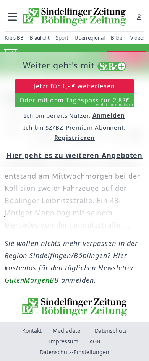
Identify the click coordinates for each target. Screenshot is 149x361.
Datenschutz (111, 330)
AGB (94, 341)
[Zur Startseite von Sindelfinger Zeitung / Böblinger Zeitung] (74, 17)
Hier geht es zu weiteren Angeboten (74, 155)
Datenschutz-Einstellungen (74, 352)
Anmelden (108, 115)
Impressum (63, 341)
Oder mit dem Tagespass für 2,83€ (76, 101)
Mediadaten (68, 330)
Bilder (117, 37)
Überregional (89, 37)
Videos (138, 37)
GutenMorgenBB (32, 280)
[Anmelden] (139, 17)
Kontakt (32, 330)
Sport (62, 37)
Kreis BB (14, 37)
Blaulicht (40, 37)
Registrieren (74, 137)
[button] (12, 16)
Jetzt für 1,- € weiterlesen (74, 86)
